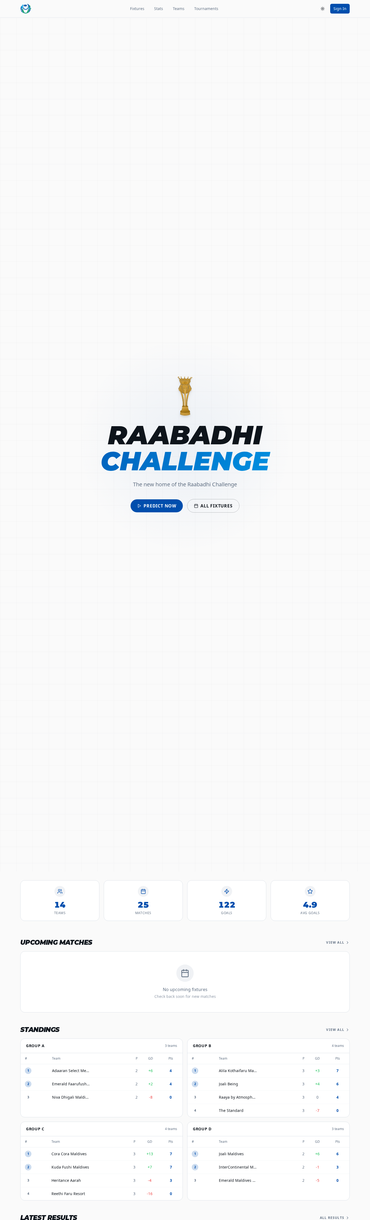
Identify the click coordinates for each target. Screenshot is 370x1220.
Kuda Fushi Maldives (70, 1167)
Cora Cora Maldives (69, 1153)
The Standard (231, 1110)
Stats (158, 8)
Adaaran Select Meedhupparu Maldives (71, 1070)
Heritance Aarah (66, 1180)
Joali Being (228, 1083)
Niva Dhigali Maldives (71, 1097)
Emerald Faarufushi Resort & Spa (71, 1083)
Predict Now (160, 506)
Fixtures (137, 8)
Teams (178, 8)
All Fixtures (216, 506)
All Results (332, 1218)
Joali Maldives (231, 1153)
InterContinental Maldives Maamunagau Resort (238, 1167)
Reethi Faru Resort (68, 1193)
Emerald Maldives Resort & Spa (238, 1180)
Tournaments (206, 8)
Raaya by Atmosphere (238, 1097)
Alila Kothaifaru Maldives (238, 1070)
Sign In (339, 8)
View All (335, 942)
